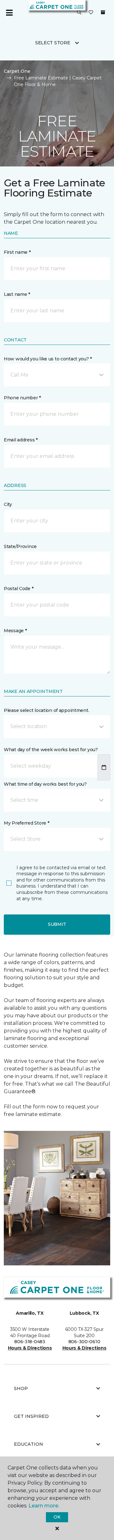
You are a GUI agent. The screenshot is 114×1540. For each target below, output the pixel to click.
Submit (57, 924)
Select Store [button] (52, 43)
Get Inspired (31, 1416)
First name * (17, 252)
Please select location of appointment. (46, 710)
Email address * (21, 440)
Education (28, 1444)
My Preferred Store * (26, 823)
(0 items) (103, 12)
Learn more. (43, 1506)
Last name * (17, 294)
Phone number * (22, 398)
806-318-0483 (29, 1341)
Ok (57, 1517)
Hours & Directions (30, 1348)
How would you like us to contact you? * (48, 359)
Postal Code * (18, 588)
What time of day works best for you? (45, 784)
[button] (79, 13)
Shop (21, 1388)
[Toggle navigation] (9, 13)
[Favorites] (91, 13)
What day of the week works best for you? (51, 749)
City (8, 504)
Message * (15, 630)
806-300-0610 (84, 1341)
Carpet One (17, 71)
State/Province (20, 546)
